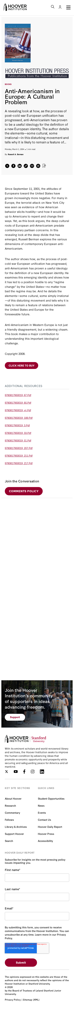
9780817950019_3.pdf (17, 425)
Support (15, 717)
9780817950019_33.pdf (18, 433)
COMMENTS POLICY (24, 491)
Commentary (12, 812)
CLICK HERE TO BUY (21, 365)
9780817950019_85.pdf (18, 402)
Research (10, 805)
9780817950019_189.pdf (19, 417)
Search (9, 841)
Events (42, 812)
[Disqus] (37, 541)
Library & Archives (16, 826)
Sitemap (27, 999)
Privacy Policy (13, 999)
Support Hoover (14, 834)
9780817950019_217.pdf (19, 463)
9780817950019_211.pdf (19, 455)
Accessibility (45, 841)
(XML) (36, 999)
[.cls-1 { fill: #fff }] (25, 166)
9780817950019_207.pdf (19, 448)
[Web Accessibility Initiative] (15, 7)
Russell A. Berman (16, 154)
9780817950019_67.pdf (18, 395)
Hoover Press (46, 834)
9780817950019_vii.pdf (18, 410)
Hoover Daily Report (50, 826)
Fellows (9, 819)
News (41, 805)
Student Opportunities (51, 798)
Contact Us (44, 819)
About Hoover (13, 798)
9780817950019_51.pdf (18, 440)
